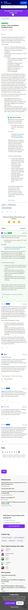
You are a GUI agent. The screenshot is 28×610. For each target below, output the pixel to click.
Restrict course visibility (7, 497)
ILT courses (20, 540)
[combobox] (14, 6)
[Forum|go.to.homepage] (7, 3)
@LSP (9, 119)
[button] (2, 3)
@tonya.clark (4, 427)
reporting (4, 540)
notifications (12, 540)
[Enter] (2, 6)
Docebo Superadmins (6, 495)
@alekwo (4, 306)
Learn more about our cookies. (17, 599)
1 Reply (3, 583)
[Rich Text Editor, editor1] (14, 461)
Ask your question (14, 526)
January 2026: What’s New (7, 488)
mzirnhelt (8, 562)
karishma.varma (10, 553)
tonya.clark (6, 406)
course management (19, 537)
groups (4, 204)
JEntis (7, 558)
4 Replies (3, 577)
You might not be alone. (9, 520)
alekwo (5, 233)
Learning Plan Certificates (7, 575)
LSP (4, 34)
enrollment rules (12, 204)
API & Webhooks (5, 486)
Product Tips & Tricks (6, 505)
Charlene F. (8, 549)
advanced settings (6, 208)
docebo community (7, 537)
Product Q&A (5, 18)
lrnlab (7, 567)
